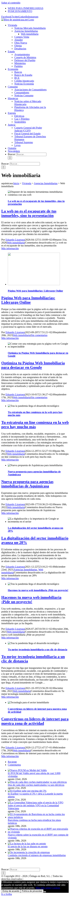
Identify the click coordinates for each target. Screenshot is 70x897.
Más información (10, 248)
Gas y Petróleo (21, 119)
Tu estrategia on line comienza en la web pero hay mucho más (35, 424)
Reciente (12, 761)
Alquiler (18, 39)
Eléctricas (19, 116)
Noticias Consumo (23, 95)
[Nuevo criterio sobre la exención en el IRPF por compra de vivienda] (38, 831)
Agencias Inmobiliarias (26, 31)
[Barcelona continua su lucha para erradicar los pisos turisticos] (38, 817)
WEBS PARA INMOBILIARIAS (25, 864)
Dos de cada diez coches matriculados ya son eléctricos (36, 785)
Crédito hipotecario (24, 80)
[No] (44, 891)
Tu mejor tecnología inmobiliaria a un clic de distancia (37, 649)
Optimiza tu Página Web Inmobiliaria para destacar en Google (33, 365)
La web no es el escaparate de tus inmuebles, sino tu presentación (28, 213)
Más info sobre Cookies (48, 887)
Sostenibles (20, 121)
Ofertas (18, 45)
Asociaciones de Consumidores (30, 89)
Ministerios (20, 63)
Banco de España (23, 75)
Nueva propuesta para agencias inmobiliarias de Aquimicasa (27, 484)
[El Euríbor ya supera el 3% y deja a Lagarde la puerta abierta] (27, 790)
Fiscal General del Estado (27, 133)
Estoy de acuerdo (11, 891)
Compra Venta (21, 36)
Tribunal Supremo (23, 142)
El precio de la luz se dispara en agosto (28, 846)
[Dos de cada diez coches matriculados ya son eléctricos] (37, 782)
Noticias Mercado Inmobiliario (30, 28)
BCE (17, 77)
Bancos (18, 72)
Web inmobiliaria (16, 242)
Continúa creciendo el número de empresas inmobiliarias (37, 855)
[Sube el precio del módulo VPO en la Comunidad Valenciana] (35, 802)
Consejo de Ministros (25, 57)
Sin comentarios (39, 335)
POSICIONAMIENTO (55, 864)
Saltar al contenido (10, 2)
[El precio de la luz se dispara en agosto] (27, 843)
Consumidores (21, 92)
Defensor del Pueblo (24, 60)
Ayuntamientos (22, 54)
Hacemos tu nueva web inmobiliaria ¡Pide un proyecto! (38, 590)
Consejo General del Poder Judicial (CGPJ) (28, 129)
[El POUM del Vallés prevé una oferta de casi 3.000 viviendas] (27, 770)
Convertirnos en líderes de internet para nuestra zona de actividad (35, 721)
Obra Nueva (20, 42)
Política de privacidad (32, 891)
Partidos (18, 66)
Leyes (17, 145)
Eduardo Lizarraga (15, 239)
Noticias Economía (24, 83)
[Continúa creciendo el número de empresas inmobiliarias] (29, 852)
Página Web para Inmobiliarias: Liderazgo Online (35, 290)
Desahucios (20, 48)
